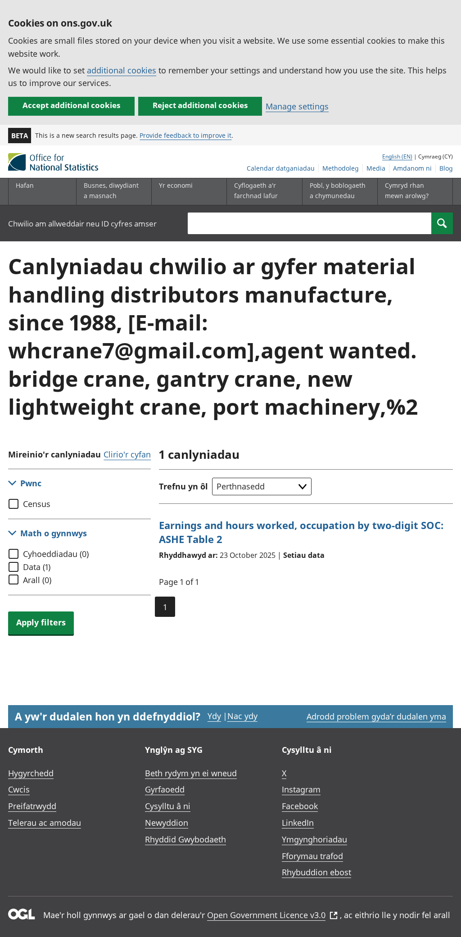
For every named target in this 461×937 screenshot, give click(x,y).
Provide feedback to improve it (185, 135)
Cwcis (19, 789)
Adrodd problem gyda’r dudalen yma (376, 716)
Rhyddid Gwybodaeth (185, 839)
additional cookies (121, 70)
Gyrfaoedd (165, 789)
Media (375, 168)
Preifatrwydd (32, 806)
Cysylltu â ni (167, 806)
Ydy (214, 716)
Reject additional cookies (200, 105)
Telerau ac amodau (44, 822)
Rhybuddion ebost (316, 872)
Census (36, 503)
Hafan (25, 185)
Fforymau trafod (312, 856)
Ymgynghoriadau (314, 839)
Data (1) (36, 566)
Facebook (300, 806)
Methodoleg (340, 168)
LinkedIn (298, 822)
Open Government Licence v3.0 (266, 915)
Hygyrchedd (31, 773)
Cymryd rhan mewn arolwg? (407, 190)
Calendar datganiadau (281, 168)
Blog (446, 168)
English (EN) (397, 156)
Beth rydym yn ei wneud (191, 773)
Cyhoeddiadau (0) (56, 553)
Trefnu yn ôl (183, 486)
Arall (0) (37, 580)
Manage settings (297, 106)
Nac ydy (242, 716)
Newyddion (166, 822)
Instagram (301, 789)
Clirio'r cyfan (127, 454)
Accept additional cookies (71, 105)
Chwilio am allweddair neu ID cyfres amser (82, 223)
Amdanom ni (412, 168)
